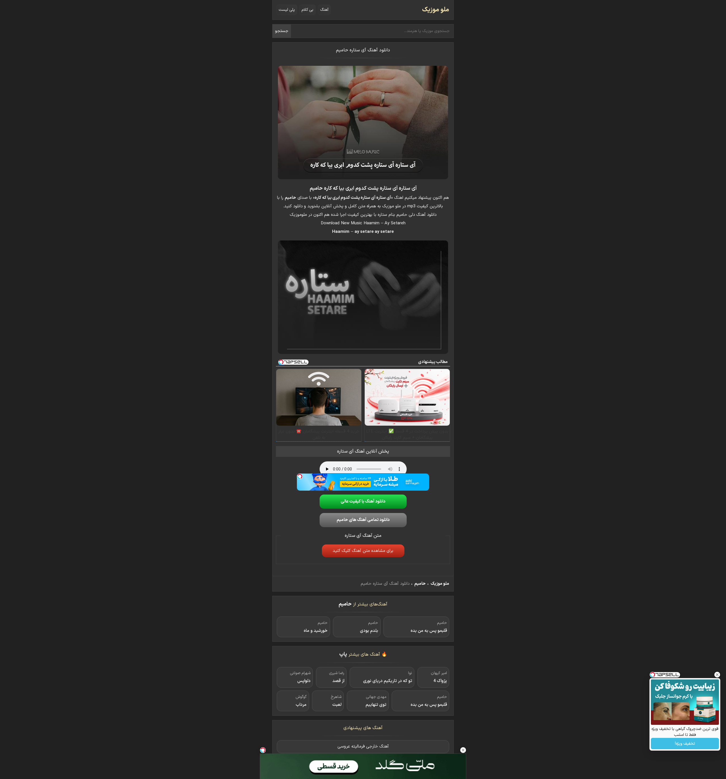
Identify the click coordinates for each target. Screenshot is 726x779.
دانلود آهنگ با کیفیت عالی (363, 501)
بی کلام (307, 10)
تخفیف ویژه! (685, 744)
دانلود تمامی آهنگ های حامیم (363, 520)
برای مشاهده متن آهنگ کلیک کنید (363, 551)
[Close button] (717, 674)
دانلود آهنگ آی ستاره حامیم (363, 50)
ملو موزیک (435, 9)
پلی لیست (287, 10)
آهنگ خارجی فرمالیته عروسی (363, 746)
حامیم (420, 583)
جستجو (281, 31)
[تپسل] (300, 476)
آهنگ (324, 10)
